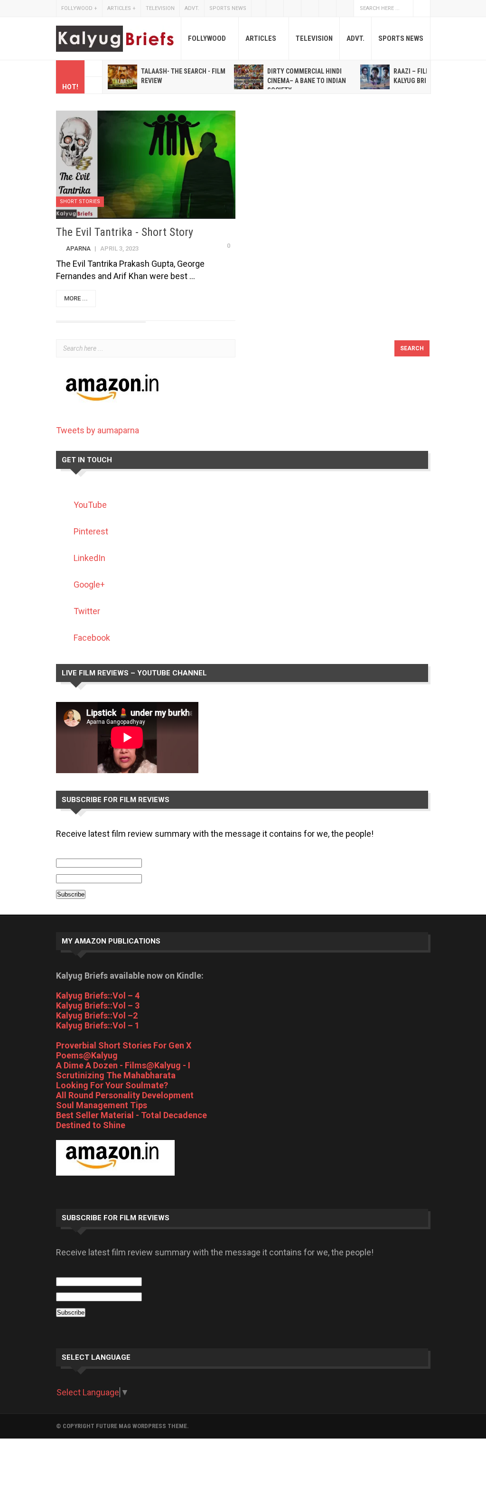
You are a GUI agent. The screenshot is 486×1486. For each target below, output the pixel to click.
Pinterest (91, 531)
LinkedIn (89, 558)
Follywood (79, 8)
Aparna (78, 248)
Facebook (292, 8)
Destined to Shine (90, 1125)
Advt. (192, 8)
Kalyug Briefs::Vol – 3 (98, 1005)
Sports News (227, 8)
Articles (121, 8)
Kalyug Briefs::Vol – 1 (98, 1025)
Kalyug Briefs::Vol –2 (97, 1015)
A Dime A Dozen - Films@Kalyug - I (123, 1065)
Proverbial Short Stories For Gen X (123, 1045)
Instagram (309, 8)
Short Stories (80, 201)
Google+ (345, 8)
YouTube (327, 8)
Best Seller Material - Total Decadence (131, 1115)
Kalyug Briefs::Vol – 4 (98, 995)
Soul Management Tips (101, 1105)
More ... (76, 298)
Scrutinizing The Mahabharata (116, 1075)
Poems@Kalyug (87, 1055)
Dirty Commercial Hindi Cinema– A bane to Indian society (306, 80)
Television (160, 8)
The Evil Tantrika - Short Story (124, 232)
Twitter (274, 8)
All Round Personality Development (125, 1095)
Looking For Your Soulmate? (112, 1085)
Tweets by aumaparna (97, 430)
